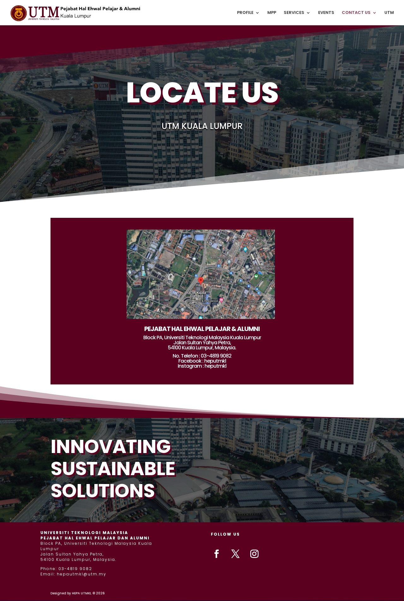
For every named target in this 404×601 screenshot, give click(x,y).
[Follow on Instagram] (254, 554)
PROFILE (245, 12)
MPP (271, 12)
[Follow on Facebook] (216, 554)
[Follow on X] (235, 554)
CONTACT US (356, 12)
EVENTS (326, 12)
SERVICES (294, 12)
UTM (389, 12)
